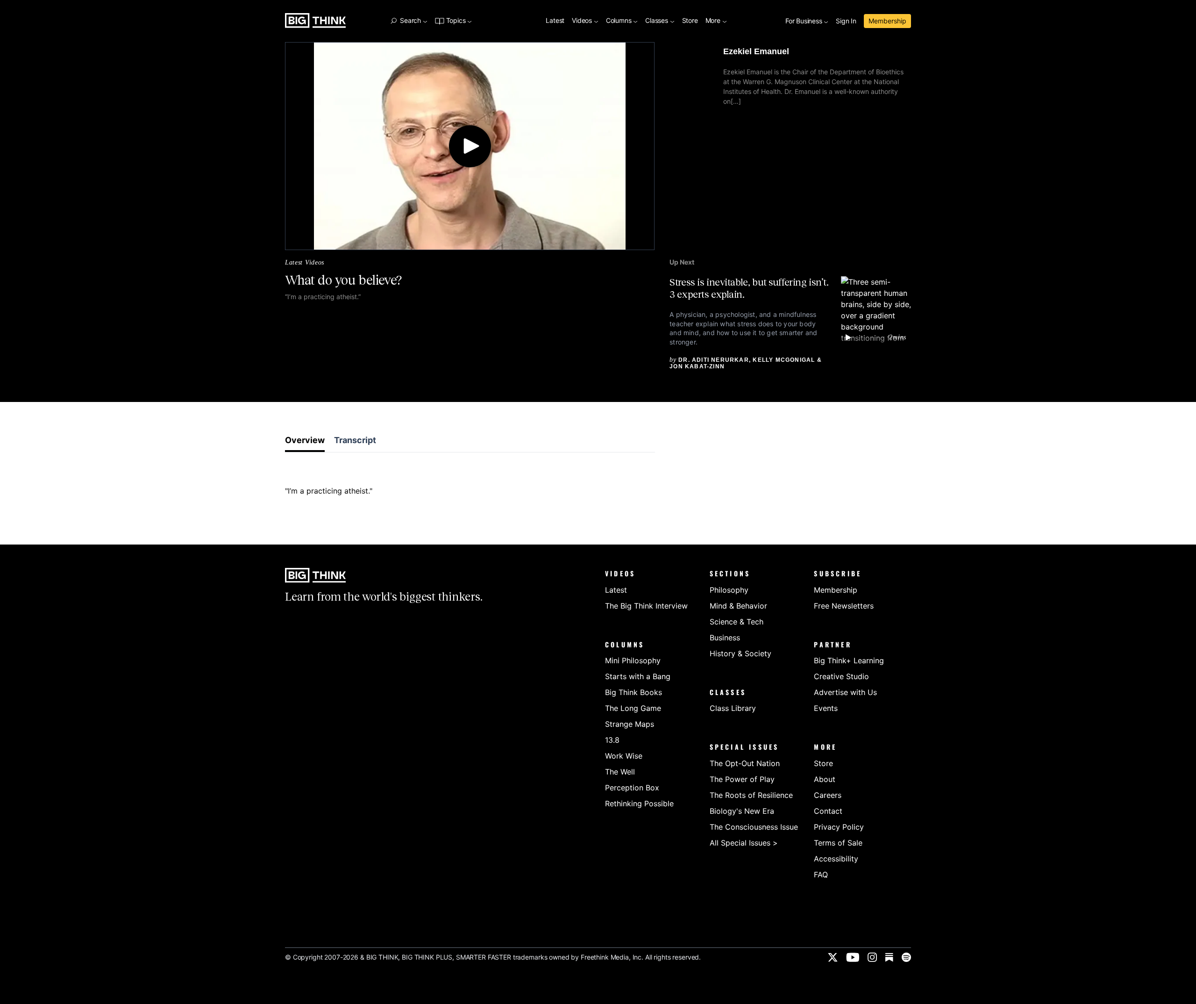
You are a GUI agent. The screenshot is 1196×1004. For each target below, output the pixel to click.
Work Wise (623, 755)
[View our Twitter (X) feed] (833, 957)
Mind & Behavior (738, 605)
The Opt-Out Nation (745, 763)
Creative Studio (841, 676)
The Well (620, 771)
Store (690, 20)
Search (410, 20)
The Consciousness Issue (754, 827)
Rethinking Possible (639, 803)
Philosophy (729, 590)
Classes (657, 20)
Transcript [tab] (355, 440)
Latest (555, 20)
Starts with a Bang (637, 676)
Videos (583, 20)
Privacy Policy (839, 827)
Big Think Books (633, 692)
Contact (828, 811)
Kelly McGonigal (784, 360)
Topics (455, 20)
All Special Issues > (744, 842)
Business (725, 637)
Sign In (846, 21)
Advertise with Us (845, 692)
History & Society (740, 653)
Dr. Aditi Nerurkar (713, 360)
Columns (619, 20)
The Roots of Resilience (751, 795)
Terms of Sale (838, 842)
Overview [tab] (305, 440)
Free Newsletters (844, 605)
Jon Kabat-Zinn (697, 366)
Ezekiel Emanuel (756, 51)
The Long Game (633, 708)
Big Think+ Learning (849, 660)
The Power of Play (742, 779)
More (713, 20)
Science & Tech (736, 621)
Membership (887, 21)
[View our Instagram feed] (872, 957)
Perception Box (632, 787)
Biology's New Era (742, 811)
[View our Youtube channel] (852, 957)
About (824, 779)
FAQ (821, 874)
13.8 (612, 740)
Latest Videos (304, 262)
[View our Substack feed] (889, 957)
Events (826, 708)
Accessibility (836, 858)
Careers (827, 795)
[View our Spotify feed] (906, 957)
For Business (804, 21)
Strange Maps (629, 724)
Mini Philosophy (633, 660)
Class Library (733, 708)
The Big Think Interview (646, 605)
